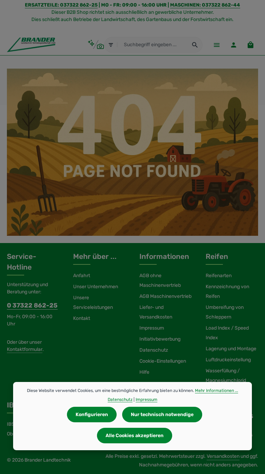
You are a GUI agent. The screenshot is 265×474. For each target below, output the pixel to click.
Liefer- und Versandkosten (155, 312)
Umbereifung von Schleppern (225, 312)
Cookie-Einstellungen (162, 361)
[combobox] (152, 45)
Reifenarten (219, 276)
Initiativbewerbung (159, 339)
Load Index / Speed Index (227, 333)
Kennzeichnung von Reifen (227, 291)
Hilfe (144, 372)
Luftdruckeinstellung (228, 360)
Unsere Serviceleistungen (93, 302)
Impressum (151, 328)
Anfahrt (81, 276)
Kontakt (81, 318)
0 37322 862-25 (32, 305)
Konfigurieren (92, 414)
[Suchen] (195, 45)
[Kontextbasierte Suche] (95, 44)
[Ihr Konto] (233, 44)
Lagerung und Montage (231, 349)
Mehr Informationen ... (216, 390)
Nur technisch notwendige (162, 414)
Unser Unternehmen (95, 287)
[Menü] (216, 44)
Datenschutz (153, 350)
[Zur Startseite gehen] (31, 45)
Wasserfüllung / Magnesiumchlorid (226, 375)
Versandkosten (223, 456)
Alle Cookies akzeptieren (135, 435)
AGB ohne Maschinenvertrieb (160, 280)
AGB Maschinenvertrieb (165, 296)
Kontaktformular (24, 349)
